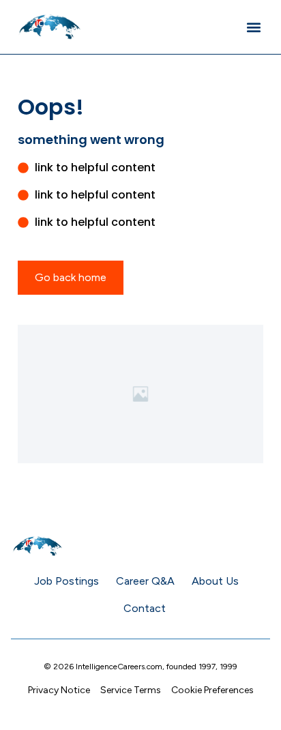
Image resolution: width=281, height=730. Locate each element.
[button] (253, 27)
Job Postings (66, 580)
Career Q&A (145, 580)
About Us (215, 580)
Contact (144, 608)
